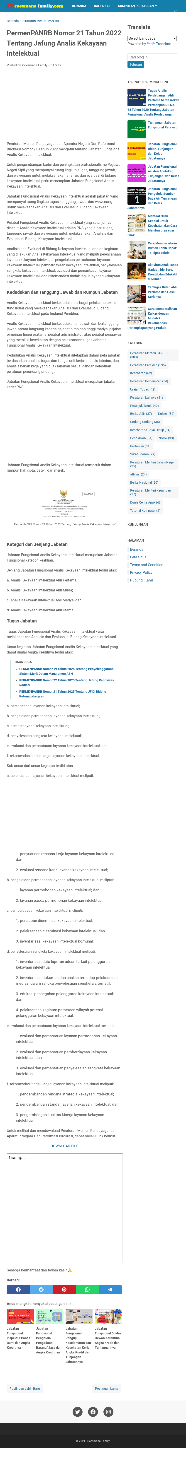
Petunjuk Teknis (144, 406)
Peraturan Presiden (148, 365)
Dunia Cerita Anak (145, 502)
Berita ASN (141, 413)
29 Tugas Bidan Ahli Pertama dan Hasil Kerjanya (162, 292)
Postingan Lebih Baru (25, 1388)
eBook (166, 438)
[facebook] (18, 1289)
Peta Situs (138, 557)
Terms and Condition (146, 565)
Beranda (79, 6)
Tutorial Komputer (145, 510)
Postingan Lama (106, 1388)
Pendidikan (141, 438)
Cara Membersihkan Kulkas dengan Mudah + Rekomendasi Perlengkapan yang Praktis (152, 318)
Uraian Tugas (142, 389)
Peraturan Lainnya (146, 397)
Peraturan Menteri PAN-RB (149, 355)
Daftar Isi (102, 6)
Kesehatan (141, 373)
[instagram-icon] (108, 1412)
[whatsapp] (87, 1289)
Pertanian (140, 446)
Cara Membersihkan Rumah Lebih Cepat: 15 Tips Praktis (162, 248)
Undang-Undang (145, 422)
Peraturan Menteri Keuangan (150, 492)
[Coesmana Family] (35, 6)
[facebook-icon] (93, 1412)
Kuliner (166, 413)
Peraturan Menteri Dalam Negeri (152, 464)
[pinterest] (64, 1289)
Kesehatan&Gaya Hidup (150, 430)
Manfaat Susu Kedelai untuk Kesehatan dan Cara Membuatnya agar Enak (152, 225)
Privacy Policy (141, 572)
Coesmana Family (98, 1441)
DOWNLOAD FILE (64, 1146)
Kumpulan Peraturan (136, 6)
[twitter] (41, 1289)
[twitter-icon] (78, 1412)
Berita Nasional (144, 482)
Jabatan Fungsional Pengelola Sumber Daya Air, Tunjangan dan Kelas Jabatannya (152, 198)
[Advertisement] (64, 105)
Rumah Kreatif (65, 17)
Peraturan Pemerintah (149, 381)
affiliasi (138, 474)
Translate (163, 44)
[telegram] (110, 1289)
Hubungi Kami (141, 580)
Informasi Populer (26, 17)
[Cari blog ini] (176, 11)
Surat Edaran (142, 454)
